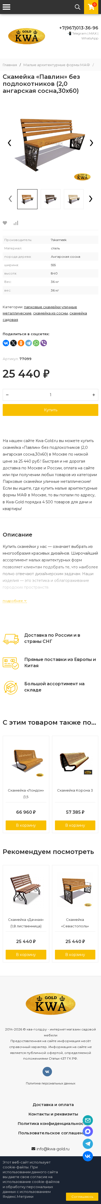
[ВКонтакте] (6, 343)
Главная (10, 65)
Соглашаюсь (82, 1197)
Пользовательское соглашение (53, 1132)
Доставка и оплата (53, 1104)
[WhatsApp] (36, 343)
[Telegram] (28, 343)
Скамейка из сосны (50, 313)
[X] (13, 343)
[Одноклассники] (21, 343)
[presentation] (9, 143)
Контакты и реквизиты (53, 1114)
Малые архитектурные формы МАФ (56, 65)
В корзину (26, 825)
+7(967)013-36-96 (78, 27)
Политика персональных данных (50, 1083)
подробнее (13, 601)
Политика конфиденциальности (53, 1123)
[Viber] (43, 343)
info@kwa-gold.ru (53, 1149)
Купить (50, 410)
